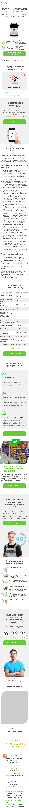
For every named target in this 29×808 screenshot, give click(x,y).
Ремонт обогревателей (14, 795)
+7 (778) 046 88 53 (17, 3)
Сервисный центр (13, 679)
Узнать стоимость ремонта (14, 53)
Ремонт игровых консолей (14, 788)
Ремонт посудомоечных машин (14, 806)
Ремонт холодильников (14, 803)
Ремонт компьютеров (14, 783)
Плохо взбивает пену (14, 87)
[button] (6, 92)
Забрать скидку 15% (14, 643)
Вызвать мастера (14, 486)
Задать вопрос (14, 122)
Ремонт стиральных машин (14, 804)
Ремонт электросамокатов (14, 775)
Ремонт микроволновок (14, 772)
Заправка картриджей (14, 786)
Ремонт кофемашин (13, 680)
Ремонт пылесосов (14, 770)
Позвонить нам (14, 746)
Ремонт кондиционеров (14, 794)
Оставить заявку (14, 353)
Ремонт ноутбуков (14, 781)
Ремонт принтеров (14, 784)
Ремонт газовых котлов (14, 797)
